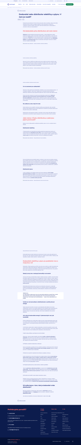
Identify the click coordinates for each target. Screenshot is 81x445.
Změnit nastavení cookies (57, 441)
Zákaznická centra (65, 414)
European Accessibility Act (66, 428)
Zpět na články (22, 400)
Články (11, 7)
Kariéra (63, 423)
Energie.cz (53, 428)
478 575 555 (12, 413)
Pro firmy (41, 430)
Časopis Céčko (53, 414)
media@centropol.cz (14, 429)
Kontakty (53, 4)
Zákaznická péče (32, 4)
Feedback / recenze (65, 421)
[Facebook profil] (64, 0)
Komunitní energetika (47, 4)
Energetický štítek (43, 428)
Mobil (27, 4)
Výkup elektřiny (42, 423)
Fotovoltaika (39, 4)
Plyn (41, 416)
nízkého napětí (26, 135)
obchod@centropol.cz (14, 418)
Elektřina (41, 414)
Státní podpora (53, 421)
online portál (32, 361)
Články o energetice (54, 416)
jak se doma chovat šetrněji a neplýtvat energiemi (48, 381)
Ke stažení (53, 423)
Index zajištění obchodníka (66, 430)
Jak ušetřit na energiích (55, 430)
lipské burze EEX (26, 283)
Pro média (11, 424)
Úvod (8, 7)
